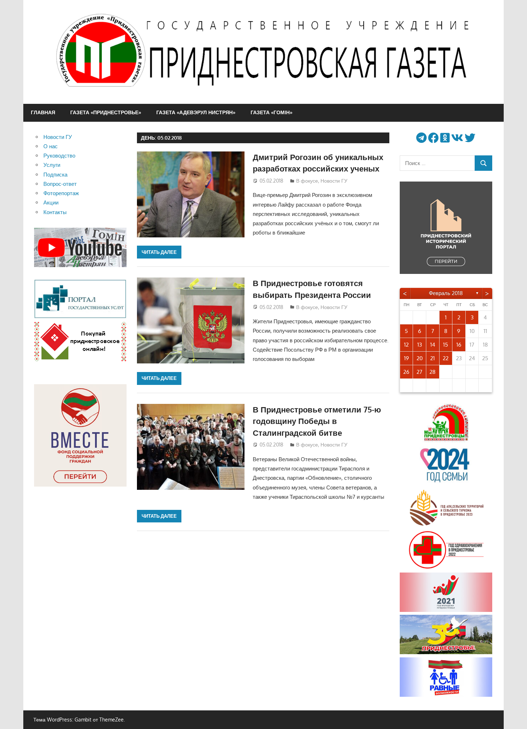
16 (458, 344)
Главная (43, 112)
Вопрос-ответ (60, 183)
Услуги (51, 164)
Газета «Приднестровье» (105, 112)
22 (445, 358)
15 (445, 344)
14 (432, 344)
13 (419, 344)
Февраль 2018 (446, 293)
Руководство (59, 155)
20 (420, 358)
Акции (50, 202)
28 (432, 371)
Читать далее (159, 252)
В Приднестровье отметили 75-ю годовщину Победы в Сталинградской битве (317, 421)
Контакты (55, 212)
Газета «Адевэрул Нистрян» (196, 112)
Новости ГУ (334, 181)
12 (406, 344)
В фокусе (307, 181)
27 (419, 371)
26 (406, 371)
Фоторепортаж (61, 193)
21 (432, 358)
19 (406, 358)
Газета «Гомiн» (272, 112)
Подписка (55, 174)
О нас (50, 146)
